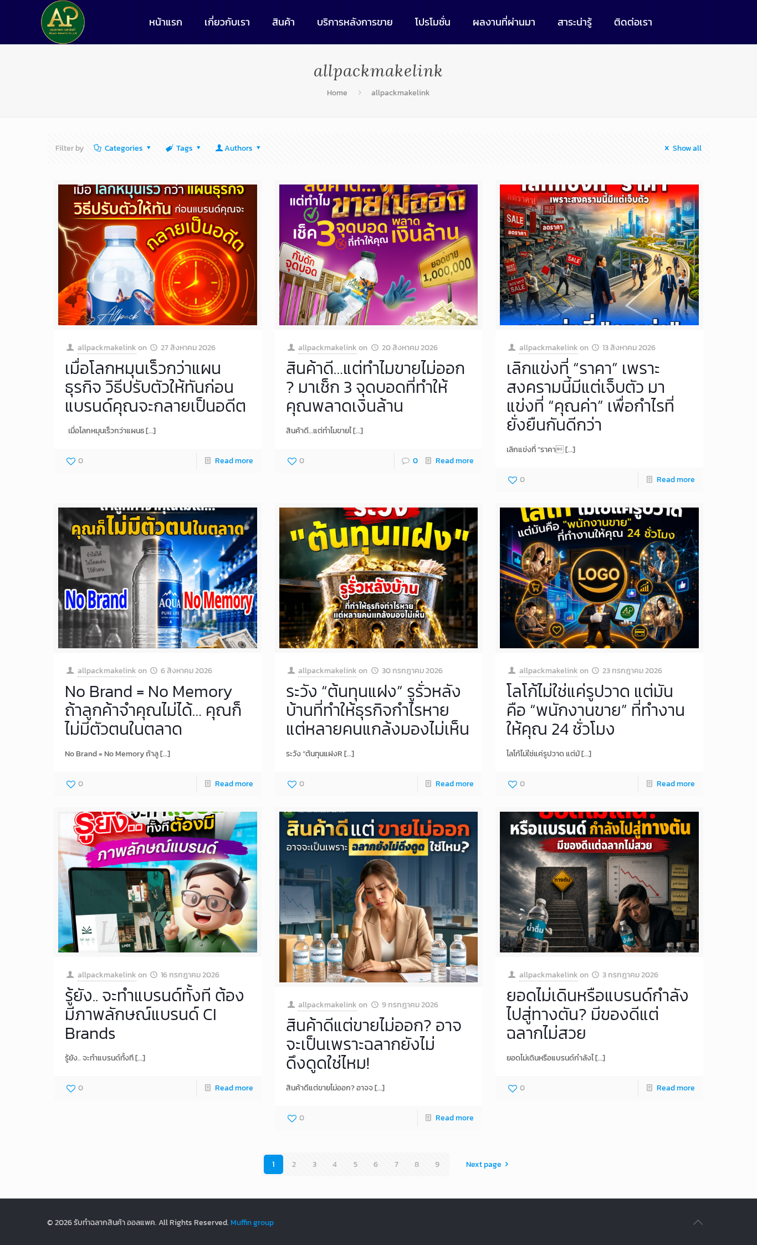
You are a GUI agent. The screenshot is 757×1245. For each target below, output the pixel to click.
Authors (238, 148)
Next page (484, 1164)
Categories (124, 148)
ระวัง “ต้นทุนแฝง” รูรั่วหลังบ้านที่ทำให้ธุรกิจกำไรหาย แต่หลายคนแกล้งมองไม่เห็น (377, 710)
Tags (184, 148)
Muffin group (252, 1222)
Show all (687, 148)
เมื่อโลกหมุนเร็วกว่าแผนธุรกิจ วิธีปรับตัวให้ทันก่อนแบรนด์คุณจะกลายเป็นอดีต (155, 387)
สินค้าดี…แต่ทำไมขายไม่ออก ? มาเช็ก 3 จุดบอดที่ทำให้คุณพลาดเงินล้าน (375, 387)
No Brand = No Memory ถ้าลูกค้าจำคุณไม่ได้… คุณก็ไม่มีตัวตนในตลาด (153, 710)
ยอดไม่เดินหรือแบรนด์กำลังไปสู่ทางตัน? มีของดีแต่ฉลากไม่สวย (598, 1014)
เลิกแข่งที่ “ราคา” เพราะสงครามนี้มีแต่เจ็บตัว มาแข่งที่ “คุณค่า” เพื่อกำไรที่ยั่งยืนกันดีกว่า (590, 396)
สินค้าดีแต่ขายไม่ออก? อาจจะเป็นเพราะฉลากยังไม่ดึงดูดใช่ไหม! (374, 1044)
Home (337, 93)
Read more (234, 461)
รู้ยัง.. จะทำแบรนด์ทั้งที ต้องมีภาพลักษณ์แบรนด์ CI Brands (154, 1014)
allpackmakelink (400, 93)
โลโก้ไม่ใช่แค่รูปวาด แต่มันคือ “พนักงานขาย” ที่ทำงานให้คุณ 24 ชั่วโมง (596, 710)
